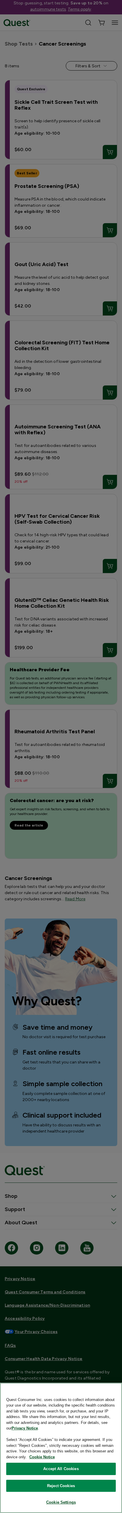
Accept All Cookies (60, 1469)
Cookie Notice (42, 1457)
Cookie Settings (61, 1502)
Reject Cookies (61, 1486)
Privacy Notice (25, 1428)
